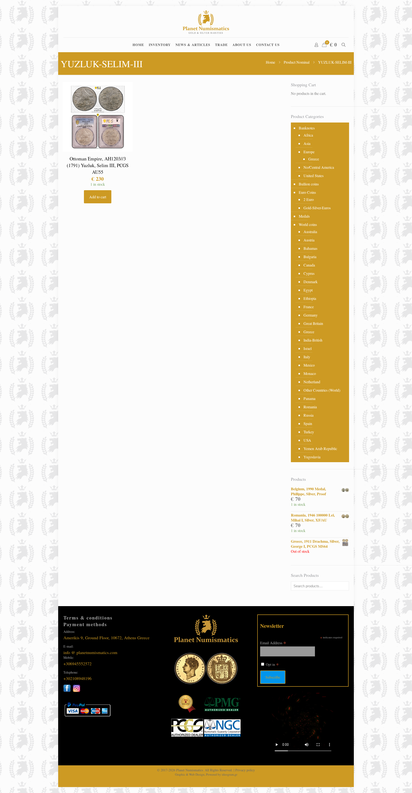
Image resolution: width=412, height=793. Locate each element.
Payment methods (85, 624)
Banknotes (307, 127)
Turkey (309, 431)
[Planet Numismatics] (206, 21)
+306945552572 (77, 663)
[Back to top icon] (389, 783)
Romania (310, 406)
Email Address (273, 642)
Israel (308, 348)
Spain (308, 423)
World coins (308, 224)
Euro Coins (307, 192)
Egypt (308, 289)
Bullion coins (309, 183)
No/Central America (319, 167)
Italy (307, 356)
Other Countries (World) (322, 390)
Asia (307, 143)
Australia (310, 231)
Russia (309, 415)
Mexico (309, 365)
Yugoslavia (312, 456)
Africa (308, 135)
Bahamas (310, 248)
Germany (311, 314)
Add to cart (97, 196)
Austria (309, 239)
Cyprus (309, 273)
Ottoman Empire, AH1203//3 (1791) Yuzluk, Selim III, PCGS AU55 (98, 165)
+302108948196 (77, 678)
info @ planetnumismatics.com (90, 652)
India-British (313, 340)
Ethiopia (310, 298)
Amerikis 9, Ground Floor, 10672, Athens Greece (106, 637)
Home (270, 62)
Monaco (310, 373)
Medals (304, 216)
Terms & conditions (88, 617)
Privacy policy (245, 770)
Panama (309, 398)
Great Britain (313, 323)
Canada (309, 264)
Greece (313, 158)
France (309, 306)
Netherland (312, 381)
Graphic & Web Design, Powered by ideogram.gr (206, 774)
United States (314, 175)
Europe (309, 151)
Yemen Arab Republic (320, 448)
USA (307, 440)
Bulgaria (310, 256)
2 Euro (309, 199)
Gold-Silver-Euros (317, 207)
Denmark (311, 281)
